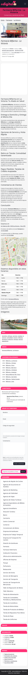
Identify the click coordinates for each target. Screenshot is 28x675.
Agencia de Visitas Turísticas (12, 500)
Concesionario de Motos (11, 528)
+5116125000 (4, 230)
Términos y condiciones (10, 661)
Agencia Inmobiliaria (10, 508)
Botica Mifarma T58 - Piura (13, 374)
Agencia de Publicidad (10, 493)
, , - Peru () (13, 226)
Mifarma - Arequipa (11, 372)
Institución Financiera (10, 553)
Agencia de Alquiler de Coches (13, 481)
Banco (5, 515)
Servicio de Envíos (9, 573)
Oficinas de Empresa (10, 560)
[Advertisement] (14, 79)
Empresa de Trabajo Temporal (13, 535)
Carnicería (6, 518)
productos (10, 339)
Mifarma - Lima (10, 381)
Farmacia (9, 20)
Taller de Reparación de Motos (13, 588)
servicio (21, 339)
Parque (5, 563)
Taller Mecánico (8, 591)
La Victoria (17, 20)
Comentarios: (6, 441)
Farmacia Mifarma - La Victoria (10, 350)
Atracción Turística (9, 512)
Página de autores (9, 654)
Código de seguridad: (9, 425)
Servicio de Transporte (10, 579)
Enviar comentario (19, 463)
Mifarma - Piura (10, 365)
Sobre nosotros (8, 659)
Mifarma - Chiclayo (11, 363)
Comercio (6, 525)
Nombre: (5, 412)
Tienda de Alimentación (11, 594)
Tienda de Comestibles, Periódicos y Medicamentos (12, 599)
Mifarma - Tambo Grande (13, 379)
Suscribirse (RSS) (8, 662)
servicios (15, 336)
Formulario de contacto (10, 656)
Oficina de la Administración (12, 556)
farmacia (4, 339)
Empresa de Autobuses (10, 531)
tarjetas (20, 336)
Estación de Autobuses (10, 543)
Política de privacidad (10, 657)
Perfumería (7, 566)
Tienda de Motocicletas (10, 606)
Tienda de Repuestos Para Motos (14, 613)
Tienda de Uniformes (10, 619)
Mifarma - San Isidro (11, 377)
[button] (14, 30)
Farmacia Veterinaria (10, 550)
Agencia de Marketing (10, 490)
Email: (4, 419)
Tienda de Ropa (8, 616)
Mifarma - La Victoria (11, 361)
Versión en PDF (19, 50)
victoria (15, 338)
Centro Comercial (9, 521)
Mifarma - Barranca (11, 367)
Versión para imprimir (8, 50)
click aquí (16, 52)
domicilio (4, 336)
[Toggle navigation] (25, 3)
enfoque (10, 336)
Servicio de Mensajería (10, 576)
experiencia (5, 341)
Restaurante (7, 569)
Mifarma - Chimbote (11, 370)
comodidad (10, 338)
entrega (16, 339)
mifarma (20, 338)
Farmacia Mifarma (14, 299)
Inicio (2, 20)
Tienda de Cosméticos (10, 603)
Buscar (23, 471)
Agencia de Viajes (9, 496)
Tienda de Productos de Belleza (13, 610)
